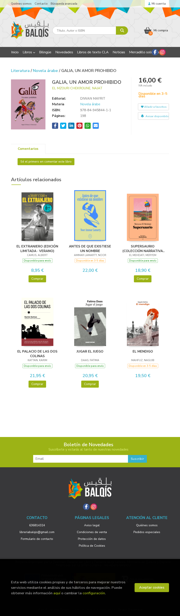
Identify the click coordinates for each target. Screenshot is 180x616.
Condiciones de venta (92, 532)
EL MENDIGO (143, 351)
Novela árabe (46, 70)
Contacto (41, 4)
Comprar (37, 279)
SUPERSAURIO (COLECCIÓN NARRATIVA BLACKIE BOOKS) (142, 248)
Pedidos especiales (146, 532)
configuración (94, 593)
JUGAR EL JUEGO (90, 351)
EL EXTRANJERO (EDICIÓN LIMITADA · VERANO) (37, 248)
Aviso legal (92, 525)
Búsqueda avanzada (64, 4)
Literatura (21, 70)
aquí (56, 593)
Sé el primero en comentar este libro (46, 161)
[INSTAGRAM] (162, 52)
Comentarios (28, 149)
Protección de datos (92, 539)
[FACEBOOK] (155, 52)
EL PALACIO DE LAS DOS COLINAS (37, 353)
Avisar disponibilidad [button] (157, 116)
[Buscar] (122, 30)
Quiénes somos (21, 4)
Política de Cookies (92, 546)
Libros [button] (28, 52)
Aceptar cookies (151, 587)
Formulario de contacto (37, 539)
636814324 (37, 525)
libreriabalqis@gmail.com (37, 532)
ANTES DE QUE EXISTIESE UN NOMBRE (90, 248)
